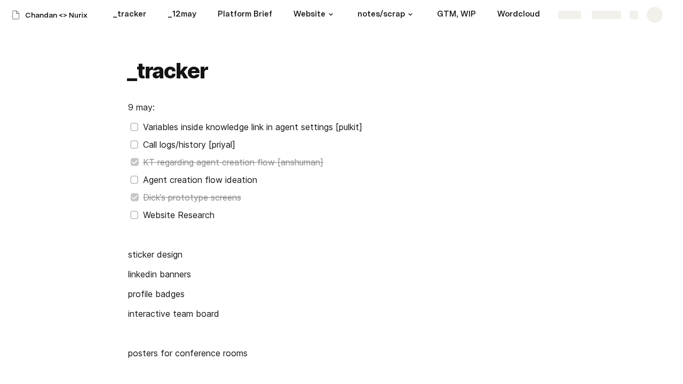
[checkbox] (134, 127)
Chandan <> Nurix (56, 15)
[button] (330, 14)
